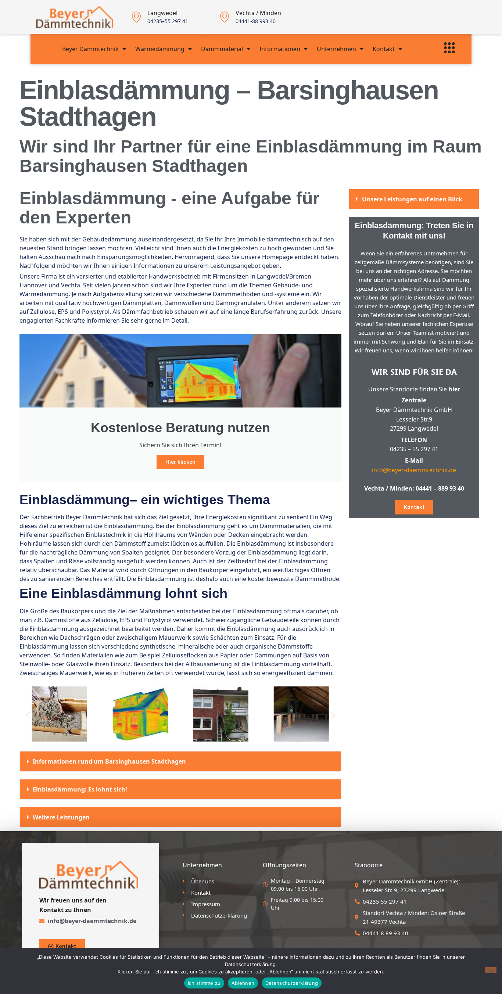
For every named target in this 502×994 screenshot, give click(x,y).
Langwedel (162, 13)
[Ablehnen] (490, 970)
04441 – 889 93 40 (440, 488)
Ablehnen (243, 983)
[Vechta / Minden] (224, 16)
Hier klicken (180, 462)
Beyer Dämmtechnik (90, 49)
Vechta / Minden (258, 13)
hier (454, 389)
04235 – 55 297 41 (414, 449)
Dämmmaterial (222, 49)
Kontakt (384, 49)
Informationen (279, 49)
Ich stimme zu (204, 983)
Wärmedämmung (159, 49)
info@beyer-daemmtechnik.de (414, 470)
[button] (27, 715)
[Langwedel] (136, 16)
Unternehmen (336, 49)
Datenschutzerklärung (291, 983)
